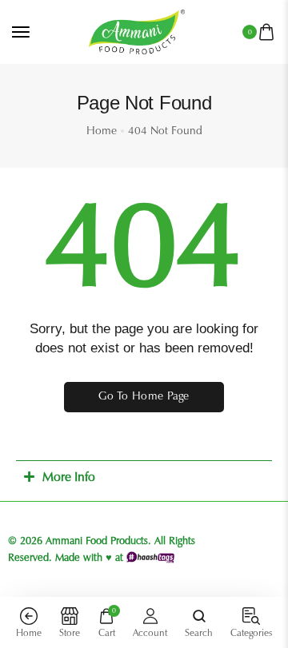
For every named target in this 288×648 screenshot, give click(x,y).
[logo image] (137, 31)
